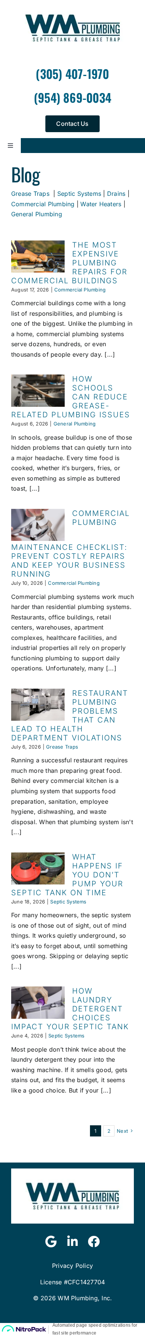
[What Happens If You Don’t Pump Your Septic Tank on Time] (38, 868)
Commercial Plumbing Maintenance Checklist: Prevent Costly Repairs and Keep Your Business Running (70, 543)
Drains (116, 193)
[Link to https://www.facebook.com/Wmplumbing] (94, 1241)
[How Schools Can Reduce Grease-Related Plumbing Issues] (38, 390)
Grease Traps (30, 193)
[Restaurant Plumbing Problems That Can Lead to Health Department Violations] (38, 705)
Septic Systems (79, 193)
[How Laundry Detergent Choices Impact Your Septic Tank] (38, 1002)
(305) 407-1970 (72, 73)
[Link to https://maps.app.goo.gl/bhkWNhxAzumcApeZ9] (51, 1241)
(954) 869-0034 (72, 97)
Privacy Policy (72, 1265)
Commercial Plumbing (43, 204)
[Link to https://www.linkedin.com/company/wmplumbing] (72, 1241)
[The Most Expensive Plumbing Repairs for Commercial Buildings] (38, 256)
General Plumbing (36, 214)
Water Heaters (100, 204)
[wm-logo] (72, 1171)
